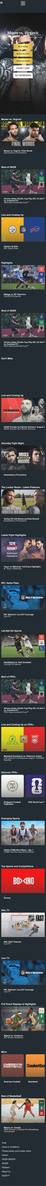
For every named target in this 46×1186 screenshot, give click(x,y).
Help (4, 1142)
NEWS (5, 1163)
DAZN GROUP (9, 1159)
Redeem (6, 1167)
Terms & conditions (10, 1146)
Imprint (5, 1155)
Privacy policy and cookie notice (16, 1150)
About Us (6, 1171)
